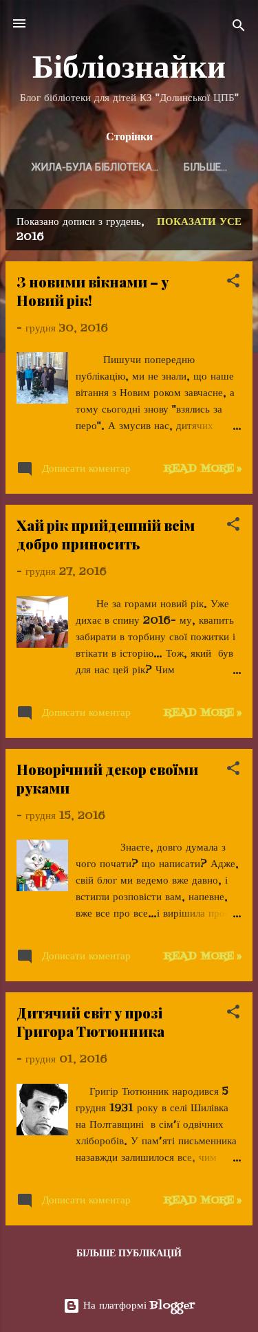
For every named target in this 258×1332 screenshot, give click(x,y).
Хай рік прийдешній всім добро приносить (106, 534)
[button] (233, 283)
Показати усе (199, 222)
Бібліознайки (129, 65)
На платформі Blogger (137, 1305)
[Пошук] (238, 28)
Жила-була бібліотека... (95, 167)
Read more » (202, 469)
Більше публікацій (129, 1254)
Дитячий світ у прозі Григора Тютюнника (90, 1021)
